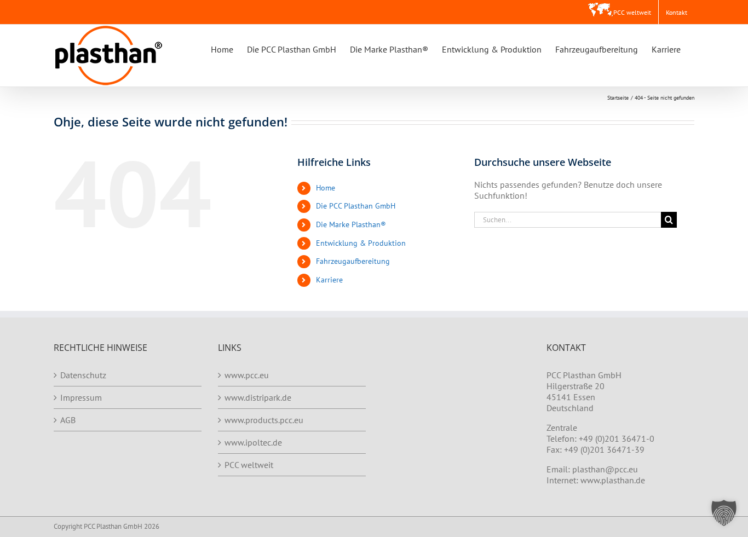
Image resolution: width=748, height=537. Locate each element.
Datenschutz (83, 374)
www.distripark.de (258, 397)
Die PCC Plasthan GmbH (355, 206)
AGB (68, 419)
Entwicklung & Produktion (361, 243)
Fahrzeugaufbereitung (353, 261)
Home (325, 188)
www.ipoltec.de (253, 442)
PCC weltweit (249, 464)
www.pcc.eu (247, 374)
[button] (724, 513)
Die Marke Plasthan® (351, 224)
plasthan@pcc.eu (605, 469)
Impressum (81, 397)
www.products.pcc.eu (264, 419)
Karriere (329, 280)
